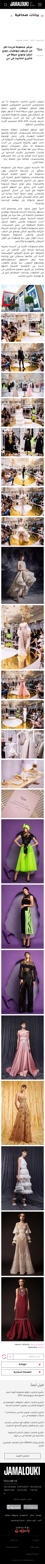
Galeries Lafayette (22, 1345)
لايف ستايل (31, 1521)
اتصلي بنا (36, 1540)
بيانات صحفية (22, 41)
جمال (32, 1516)
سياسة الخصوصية (32, 1554)
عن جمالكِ (14, 1540)
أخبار (32, 41)
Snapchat (9, 1490)
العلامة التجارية (23, 1372)
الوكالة (22, 1364)
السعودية (24, 1516)
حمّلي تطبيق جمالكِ (23, 1499)
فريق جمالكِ (34, 1547)
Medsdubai (32, 1348)
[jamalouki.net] (22, 4)
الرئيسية (40, 41)
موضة (38, 1516)
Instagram (10, 1487)
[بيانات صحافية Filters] (4, 1357)
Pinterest (23, 1487)
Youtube (22, 1490)
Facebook (35, 1487)
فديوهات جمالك (11, 1516)
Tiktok (33, 1490)
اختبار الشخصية (18, 1521)
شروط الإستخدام (12, 1547)
